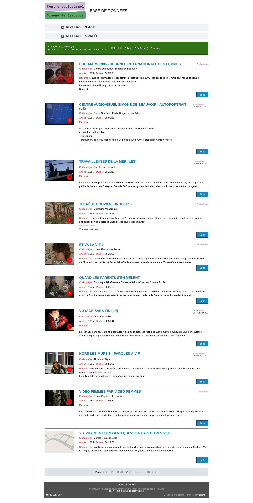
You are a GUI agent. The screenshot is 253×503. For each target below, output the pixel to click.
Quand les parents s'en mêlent (109, 278)
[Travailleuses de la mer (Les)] (59, 171)
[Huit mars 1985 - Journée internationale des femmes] (59, 73)
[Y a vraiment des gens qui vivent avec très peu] (59, 442)
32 (77, 49)
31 (72, 49)
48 (97, 49)
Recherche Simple (80, 27)
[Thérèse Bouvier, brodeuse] (59, 213)
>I (105, 49)
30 (68, 49)
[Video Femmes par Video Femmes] (59, 398)
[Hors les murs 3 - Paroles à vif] (59, 363)
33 (81, 49)
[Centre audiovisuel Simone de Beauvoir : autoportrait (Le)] (59, 114)
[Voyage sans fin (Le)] (59, 320)
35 (89, 49)
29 (64, 49)
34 (85, 49)
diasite (202, 495)
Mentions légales (54, 495)
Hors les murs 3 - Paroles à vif (109, 353)
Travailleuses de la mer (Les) (107, 161)
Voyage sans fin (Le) (98, 311)
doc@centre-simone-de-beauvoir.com (126, 491)
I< (55, 49)
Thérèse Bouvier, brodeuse (106, 204)
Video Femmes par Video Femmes (110, 391)
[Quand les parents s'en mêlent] (59, 287)
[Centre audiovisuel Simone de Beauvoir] (65, 18)
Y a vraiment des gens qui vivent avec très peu (124, 433)
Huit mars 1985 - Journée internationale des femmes (130, 64)
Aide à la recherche (126, 485)
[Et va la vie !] (59, 254)
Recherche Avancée (82, 36)
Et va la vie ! (91, 245)
